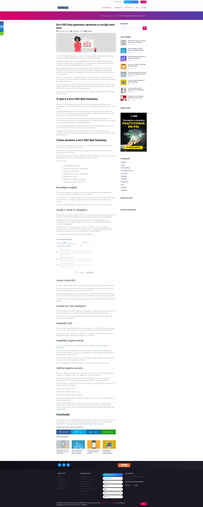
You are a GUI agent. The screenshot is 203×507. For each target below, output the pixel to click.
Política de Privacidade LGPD (112, 493)
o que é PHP (60, 409)
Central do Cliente (118, 2)
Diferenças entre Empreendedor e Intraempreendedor (107, 451)
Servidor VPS (60, 488)
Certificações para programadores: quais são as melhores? (137, 57)
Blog (137, 7)
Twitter (79, 432)
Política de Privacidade (108, 503)
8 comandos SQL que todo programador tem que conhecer (136, 89)
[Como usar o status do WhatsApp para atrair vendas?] (93, 444)
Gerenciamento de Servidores (87, 488)
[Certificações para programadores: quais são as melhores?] (123, 58)
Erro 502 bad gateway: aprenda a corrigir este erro (85, 26)
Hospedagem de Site (85, 476)
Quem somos (129, 7)
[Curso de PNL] (134, 132)
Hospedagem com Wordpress (87, 479)
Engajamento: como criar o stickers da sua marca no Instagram (62, 451)
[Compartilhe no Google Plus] (88, 31)
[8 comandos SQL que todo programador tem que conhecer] (123, 90)
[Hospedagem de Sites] (63, 7)
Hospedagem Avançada (86, 484)
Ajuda (144, 2)
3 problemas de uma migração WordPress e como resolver (135, 97)
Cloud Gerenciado (61, 486)
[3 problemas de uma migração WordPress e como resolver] (123, 98)
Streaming (60, 476)
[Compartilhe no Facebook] (2, 23)
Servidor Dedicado (84, 491)
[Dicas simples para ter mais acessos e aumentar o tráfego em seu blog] (123, 74)
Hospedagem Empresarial (86, 481)
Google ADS (60, 481)
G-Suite (82, 493)
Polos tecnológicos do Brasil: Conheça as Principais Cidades (77, 451)
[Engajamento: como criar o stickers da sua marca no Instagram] (62, 444)
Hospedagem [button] (107, 7)
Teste (110, 475)
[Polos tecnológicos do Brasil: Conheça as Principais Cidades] (78, 444)
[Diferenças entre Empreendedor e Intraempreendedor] (109, 444)
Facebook (64, 432)
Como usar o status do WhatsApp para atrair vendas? (93, 451)
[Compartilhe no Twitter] (2, 26)
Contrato (107, 496)
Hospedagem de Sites (78, 31)
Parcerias (108, 482)
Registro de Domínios (62, 484)
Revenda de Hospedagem (86, 486)
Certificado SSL (61, 479)
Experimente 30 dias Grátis (131, 2)
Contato (144, 7)
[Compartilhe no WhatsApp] (2, 33)
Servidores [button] (118, 7)
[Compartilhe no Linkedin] (2, 30)
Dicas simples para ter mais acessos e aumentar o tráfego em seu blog (137, 73)
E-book (107, 485)
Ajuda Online (108, 478)
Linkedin (94, 432)
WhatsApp (109, 432)
